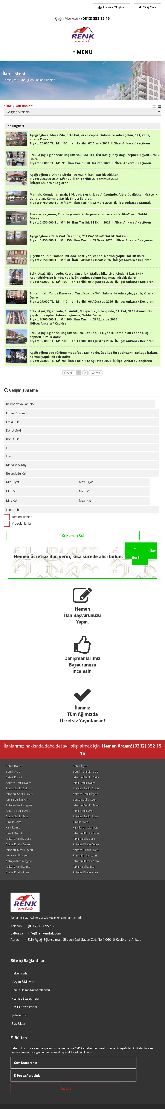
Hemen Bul (74, 535)
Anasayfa (10, 79)
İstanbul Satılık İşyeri (19, 794)
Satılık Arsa (13, 772)
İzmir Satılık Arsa (83, 811)
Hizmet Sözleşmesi (25, 998)
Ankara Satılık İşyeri (85, 794)
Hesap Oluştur (113, 7)
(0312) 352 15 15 (95, 18)
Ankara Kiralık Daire (19, 839)
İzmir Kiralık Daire (84, 839)
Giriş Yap (149, 7)
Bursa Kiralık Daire (18, 844)
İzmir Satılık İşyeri (17, 799)
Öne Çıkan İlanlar (31, 79)
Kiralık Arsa (13, 827)
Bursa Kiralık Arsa (17, 872)
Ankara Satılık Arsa (18, 811)
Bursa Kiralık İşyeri (85, 855)
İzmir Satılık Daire (84, 783)
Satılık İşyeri (80, 766)
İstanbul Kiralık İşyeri (19, 850)
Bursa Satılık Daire (18, 788)
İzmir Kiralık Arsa (84, 867)
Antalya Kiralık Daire (86, 844)
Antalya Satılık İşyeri (19, 805)
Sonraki (95, 373)
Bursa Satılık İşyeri (85, 799)
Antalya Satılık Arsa (85, 816)
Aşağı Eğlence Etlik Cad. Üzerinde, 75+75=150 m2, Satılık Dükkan (79, 236)
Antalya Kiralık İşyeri (19, 861)
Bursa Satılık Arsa (17, 816)
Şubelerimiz (20, 1015)
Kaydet (65, 1088)
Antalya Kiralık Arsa (85, 872)
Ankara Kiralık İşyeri (86, 850)
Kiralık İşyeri (81, 822)
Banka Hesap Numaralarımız (31, 990)
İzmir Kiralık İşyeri (17, 855)
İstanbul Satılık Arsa (86, 805)
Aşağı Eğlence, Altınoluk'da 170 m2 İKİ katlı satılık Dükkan (74, 175)
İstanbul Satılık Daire (86, 777)
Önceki (68, 373)
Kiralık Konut (14, 833)
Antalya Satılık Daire (86, 788)
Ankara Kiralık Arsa (18, 867)
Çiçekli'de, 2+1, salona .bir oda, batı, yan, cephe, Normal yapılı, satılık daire (87, 256)
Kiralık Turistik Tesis (85, 827)
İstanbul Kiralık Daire (86, 833)
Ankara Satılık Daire (18, 783)
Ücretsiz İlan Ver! (144, 554)
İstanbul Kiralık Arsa (86, 861)
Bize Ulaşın (19, 1023)
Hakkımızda (20, 973)
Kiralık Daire (13, 822)
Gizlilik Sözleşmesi (24, 1006)
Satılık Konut (14, 777)
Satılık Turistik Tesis (85, 772)
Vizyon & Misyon (23, 981)
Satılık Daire (13, 766)
